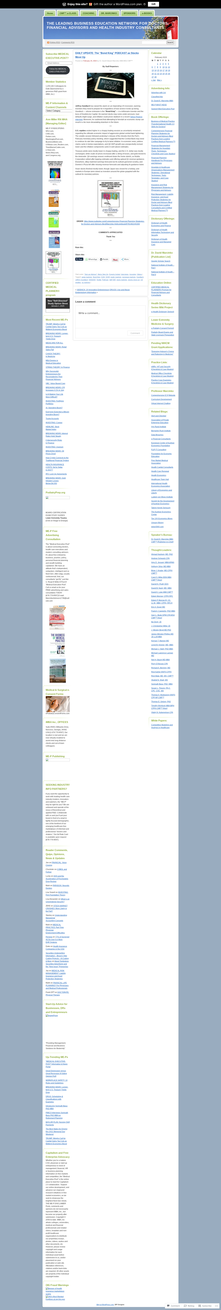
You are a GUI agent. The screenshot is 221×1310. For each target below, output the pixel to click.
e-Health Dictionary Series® (162, 312)
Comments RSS (67, 42)
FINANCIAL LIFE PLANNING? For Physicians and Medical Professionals (57, 985)
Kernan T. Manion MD (160, 641)
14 (155, 70)
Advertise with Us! (158, 93)
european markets (129, 277)
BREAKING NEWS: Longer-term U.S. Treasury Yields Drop (57, 336)
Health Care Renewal (160, 471)
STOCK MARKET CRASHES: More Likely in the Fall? (57, 908)
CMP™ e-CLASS (68, 13)
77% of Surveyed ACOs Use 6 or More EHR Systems (57, 939)
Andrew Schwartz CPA (160, 558)
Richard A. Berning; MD (160, 668)
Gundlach (140, 277)
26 (169, 74)
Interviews (125, 274)
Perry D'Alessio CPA (159, 664)
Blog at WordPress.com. (105, 1304)
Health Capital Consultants (162, 467)
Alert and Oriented (158, 416)
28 (155, 77)
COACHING (88, 13)
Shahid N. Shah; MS (159, 680)
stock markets (122, 280)
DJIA (103, 277)
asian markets (87, 277)
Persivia (49, 937)
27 (153, 77)
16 (161, 70)
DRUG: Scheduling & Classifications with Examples (54, 1099)
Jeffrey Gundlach (81, 280)
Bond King (96, 277)
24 (164, 74)
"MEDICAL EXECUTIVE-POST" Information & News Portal (57, 1064)
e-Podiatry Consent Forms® (162, 328)
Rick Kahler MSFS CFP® (161, 672)
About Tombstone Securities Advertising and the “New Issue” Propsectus (57, 964)
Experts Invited (114, 274)
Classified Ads (157, 97)
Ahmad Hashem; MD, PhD (162, 554)
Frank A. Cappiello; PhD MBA (163, 611)
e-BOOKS (147, 13)
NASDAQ (92, 280)
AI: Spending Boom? (54, 408)
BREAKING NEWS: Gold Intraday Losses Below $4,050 (56, 481)
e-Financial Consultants (161, 439)
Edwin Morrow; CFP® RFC (162, 596)
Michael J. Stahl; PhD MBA (162, 649)
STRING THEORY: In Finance (58, 367)
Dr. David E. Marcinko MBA (162, 101)
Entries (55, 42)
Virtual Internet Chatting (160, 403)
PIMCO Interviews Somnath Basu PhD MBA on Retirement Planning (57, 1115)
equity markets (115, 277)
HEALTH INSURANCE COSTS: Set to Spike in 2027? (55, 467)
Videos (139, 274)
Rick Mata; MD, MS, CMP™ (162, 676)
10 (164, 67)
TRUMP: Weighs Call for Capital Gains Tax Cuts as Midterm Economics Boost (56, 326)
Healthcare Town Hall (160, 479)
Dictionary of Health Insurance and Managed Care (161, 242)
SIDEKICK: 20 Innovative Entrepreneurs (93, 290)
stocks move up (134, 280)
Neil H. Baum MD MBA (160, 660)
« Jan (153, 80)
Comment (135, 333)
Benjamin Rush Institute (161, 431)
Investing (132, 274)
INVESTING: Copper (54, 423)
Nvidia (99, 280)
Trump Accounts (52, 419)
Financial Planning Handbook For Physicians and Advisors (161, 160)
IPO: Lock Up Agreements (56, 474)
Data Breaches (157, 435)
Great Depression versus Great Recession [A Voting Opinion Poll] (56, 1073)
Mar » (159, 80)
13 (153, 70)
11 (166, 67)
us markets (86, 282)
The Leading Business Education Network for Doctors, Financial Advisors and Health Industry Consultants (108, 25)
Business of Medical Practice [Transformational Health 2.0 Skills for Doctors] (163, 124)
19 (169, 70)
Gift (153, 4)
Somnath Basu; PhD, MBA (162, 684)
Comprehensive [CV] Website (163, 395)
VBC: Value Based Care (55, 383)
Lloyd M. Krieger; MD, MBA (162, 645)
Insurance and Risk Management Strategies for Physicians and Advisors (162, 187)
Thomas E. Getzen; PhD (161, 702)
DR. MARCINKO (109, 13)
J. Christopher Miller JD (160, 626)
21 (155, 74)
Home (50, 13)
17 (164, 70)
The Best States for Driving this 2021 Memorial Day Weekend (56, 1131)
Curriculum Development (161, 399)
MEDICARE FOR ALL (54, 343)
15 (158, 70)
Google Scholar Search (160, 261)
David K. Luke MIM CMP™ (162, 592)
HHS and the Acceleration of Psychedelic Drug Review (57, 879)
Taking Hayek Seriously (160, 508)
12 (169, 67)
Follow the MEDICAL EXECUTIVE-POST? (57, 70)
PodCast (105, 280)
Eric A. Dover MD (158, 607)
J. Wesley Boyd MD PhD (161, 630)
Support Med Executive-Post (162, 109)
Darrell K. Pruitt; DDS (159, 584)
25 (166, 74)
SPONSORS (129, 13)
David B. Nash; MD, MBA (161, 588)
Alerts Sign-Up (103, 274)
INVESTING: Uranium (54, 447)
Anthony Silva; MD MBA (161, 566)
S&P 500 (112, 280)
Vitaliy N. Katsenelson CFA (162, 712)
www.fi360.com (157, 527)
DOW (108, 277)
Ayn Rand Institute (158, 427)
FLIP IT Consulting (158, 450)
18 (166, 70)
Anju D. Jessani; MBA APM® (162, 562)
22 (158, 74)
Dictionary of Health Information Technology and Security (162, 232)
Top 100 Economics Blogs (161, 519)
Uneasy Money (157, 523)
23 (161, 74)
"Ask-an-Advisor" (90, 274)
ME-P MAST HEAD (159, 105)
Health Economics (158, 475)
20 (153, 74)
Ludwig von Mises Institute (162, 497)
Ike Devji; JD (156, 622)
